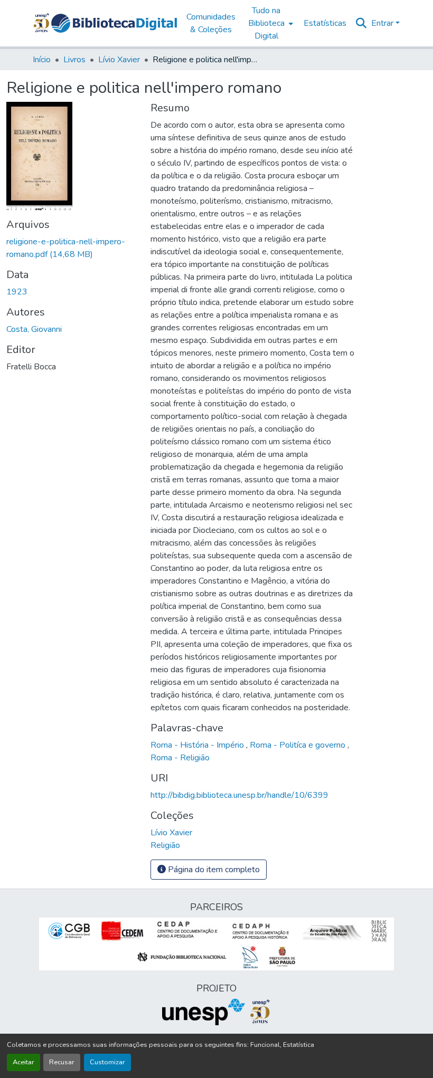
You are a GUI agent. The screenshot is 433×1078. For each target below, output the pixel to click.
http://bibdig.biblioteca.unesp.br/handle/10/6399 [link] (239, 795)
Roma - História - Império (198, 745)
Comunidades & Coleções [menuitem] (211, 23)
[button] (114, 23)
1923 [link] (16, 292)
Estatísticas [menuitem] (325, 23)
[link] (72, 248)
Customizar (107, 1062)
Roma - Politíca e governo (298, 745)
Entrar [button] (383, 23)
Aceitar (23, 1062)
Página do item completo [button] (213, 869)
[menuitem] (269, 23)
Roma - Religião (180, 758)
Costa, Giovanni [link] (34, 329)
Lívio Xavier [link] (119, 59)
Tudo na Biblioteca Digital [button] (266, 23)
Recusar (61, 1062)
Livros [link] (74, 59)
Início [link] (42, 59)
